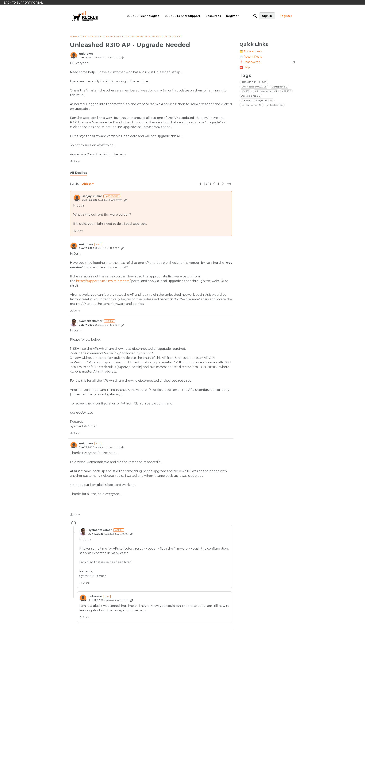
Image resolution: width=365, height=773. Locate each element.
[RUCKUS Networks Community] (85, 16)
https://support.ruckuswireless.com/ (103, 281)
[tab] (78, 173)
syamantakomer (90, 321)
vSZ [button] (286, 91)
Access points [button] (250, 95)
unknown (86, 53)
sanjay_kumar (92, 196)
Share (75, 162)
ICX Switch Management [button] (257, 100)
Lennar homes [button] (251, 104)
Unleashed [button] (275, 104)
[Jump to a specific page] (229, 184)
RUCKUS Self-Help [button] (253, 82)
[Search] (255, 16)
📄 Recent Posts (251, 56)
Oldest (87, 184)
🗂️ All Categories (251, 51)
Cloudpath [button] (279, 86)
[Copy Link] (122, 57)
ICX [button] (245, 91)
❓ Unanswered (267, 62)
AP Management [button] (266, 91)
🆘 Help (245, 67)
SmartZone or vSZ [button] (253, 86)
